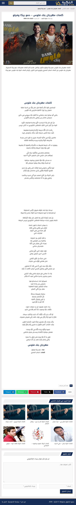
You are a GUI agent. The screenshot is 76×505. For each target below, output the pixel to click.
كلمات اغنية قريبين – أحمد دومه (15, 421)
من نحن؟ (23, 501)
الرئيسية (73, 9)
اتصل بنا (4, 501)
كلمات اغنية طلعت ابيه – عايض (15, 443)
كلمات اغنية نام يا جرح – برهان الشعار (39, 422)
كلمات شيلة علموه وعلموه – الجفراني (40, 444)
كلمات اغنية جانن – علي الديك (63, 443)
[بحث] (11, 3)
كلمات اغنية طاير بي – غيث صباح (63, 421)
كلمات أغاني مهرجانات (63, 386)
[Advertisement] (38, 87)
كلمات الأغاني (65, 9)
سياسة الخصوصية (13, 501)
